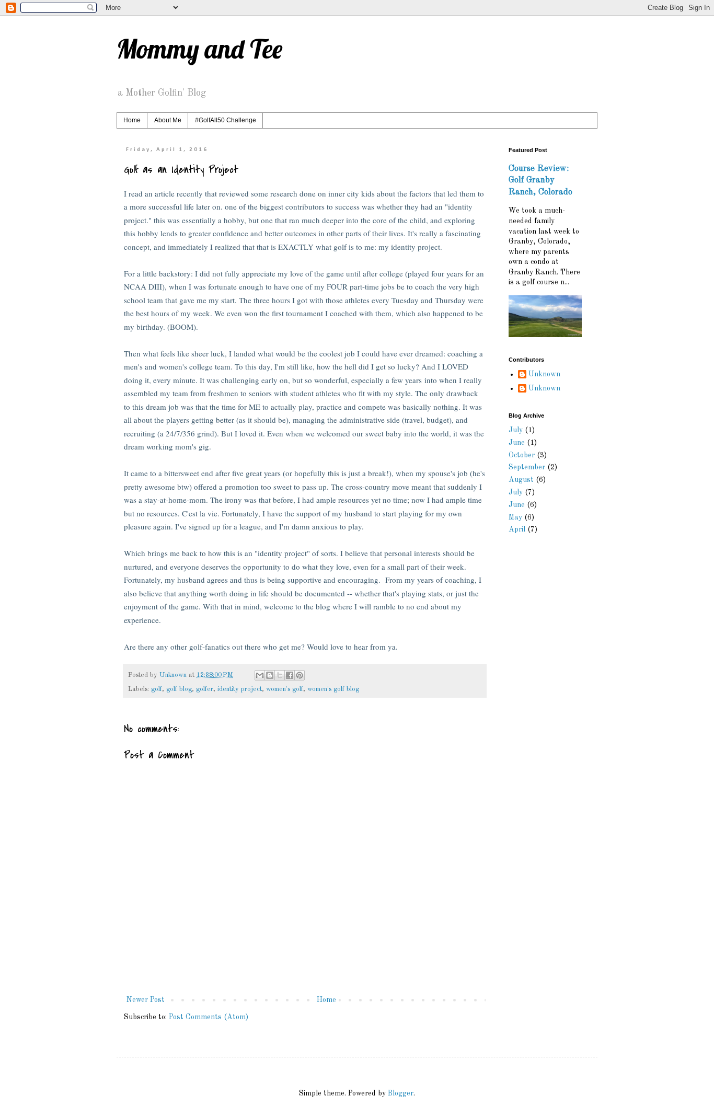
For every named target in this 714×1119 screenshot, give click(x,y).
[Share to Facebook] (289, 675)
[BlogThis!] (269, 675)
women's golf (284, 689)
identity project (239, 689)
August (521, 479)
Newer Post (145, 999)
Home (132, 120)
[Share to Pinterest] (299, 675)
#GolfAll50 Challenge (225, 120)
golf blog (179, 689)
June (517, 442)
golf (156, 689)
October (522, 455)
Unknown (544, 374)
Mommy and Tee (199, 48)
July (516, 430)
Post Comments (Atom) (208, 1017)
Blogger (400, 1093)
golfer (204, 689)
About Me (167, 120)
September (527, 467)
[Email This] (260, 675)
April (517, 529)
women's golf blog (333, 689)
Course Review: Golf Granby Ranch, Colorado (540, 181)
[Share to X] (279, 675)
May (515, 517)
